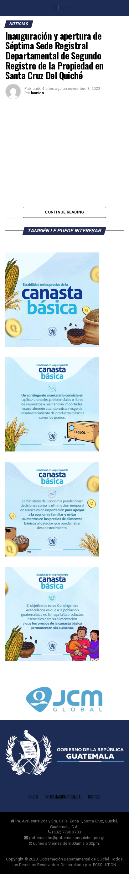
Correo (94, 797)
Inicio (33, 797)
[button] (64, 700)
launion (37, 93)
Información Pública (62, 797)
